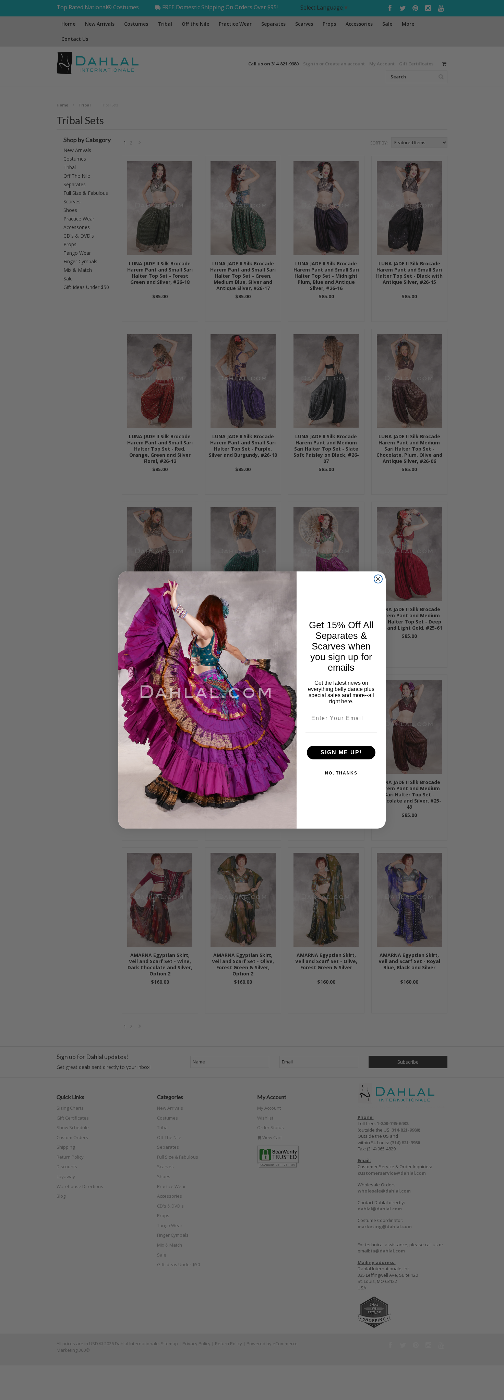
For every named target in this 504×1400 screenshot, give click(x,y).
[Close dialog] (378, 579)
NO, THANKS (341, 773)
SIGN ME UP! (341, 752)
